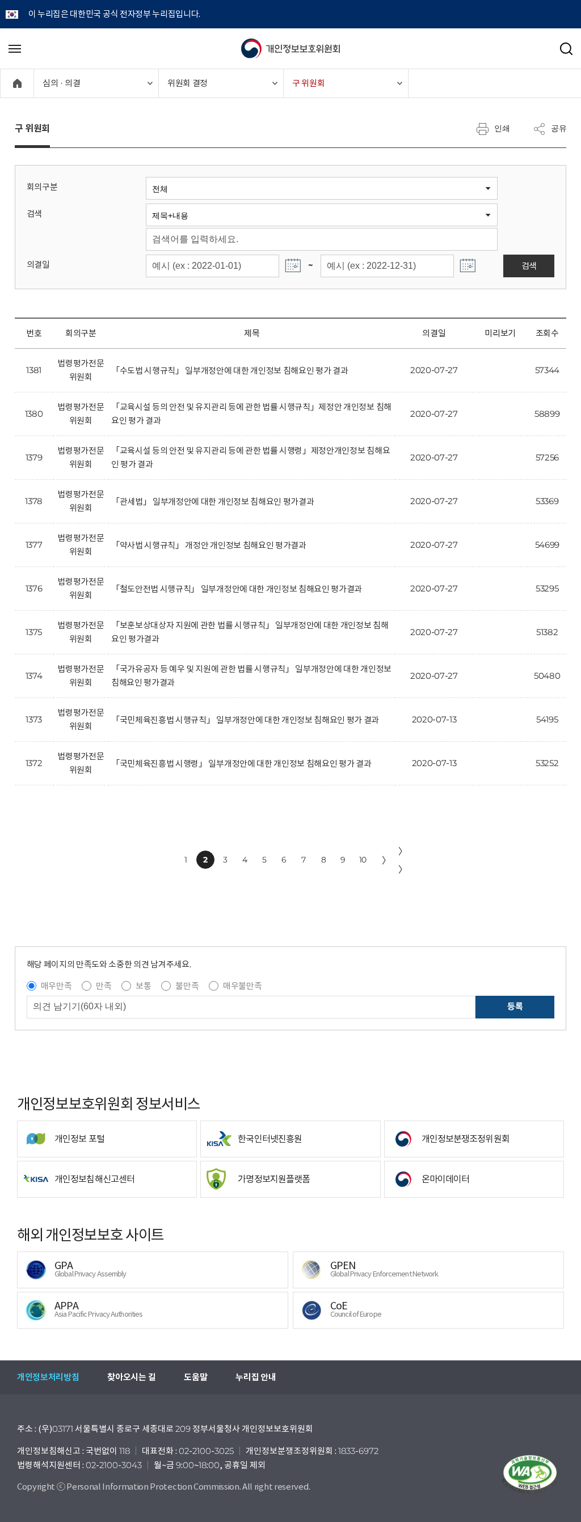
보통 (143, 985)
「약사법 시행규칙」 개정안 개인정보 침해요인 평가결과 (208, 545)
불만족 (187, 985)
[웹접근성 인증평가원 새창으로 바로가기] (530, 1474)
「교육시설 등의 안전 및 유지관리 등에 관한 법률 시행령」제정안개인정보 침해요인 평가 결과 (250, 457)
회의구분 (42, 186)
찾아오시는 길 (131, 1377)
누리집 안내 (255, 1377)
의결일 (38, 264)
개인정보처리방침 (48, 1377)
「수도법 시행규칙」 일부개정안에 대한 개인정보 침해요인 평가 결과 (229, 370)
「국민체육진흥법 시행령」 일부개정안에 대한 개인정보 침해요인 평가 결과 (241, 763)
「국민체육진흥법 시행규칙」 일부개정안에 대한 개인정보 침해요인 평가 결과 (245, 720)
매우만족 (56, 985)
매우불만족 (242, 985)
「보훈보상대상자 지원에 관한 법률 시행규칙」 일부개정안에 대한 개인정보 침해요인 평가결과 (250, 632)
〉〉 (402, 860)
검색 (34, 213)
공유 (559, 128)
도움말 (195, 1377)
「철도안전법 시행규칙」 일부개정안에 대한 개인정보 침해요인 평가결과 (236, 589)
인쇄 (502, 128)
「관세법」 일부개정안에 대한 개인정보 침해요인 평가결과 (212, 501)
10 (363, 860)
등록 (515, 1006)
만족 (103, 985)
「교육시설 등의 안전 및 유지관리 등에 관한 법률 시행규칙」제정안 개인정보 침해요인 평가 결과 (251, 413)
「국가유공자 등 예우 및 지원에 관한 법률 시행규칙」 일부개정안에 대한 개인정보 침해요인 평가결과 (251, 675)
